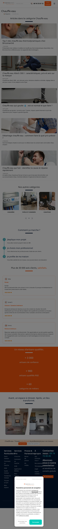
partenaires (35, 491)
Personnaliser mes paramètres (22, 522)
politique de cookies (24, 515)
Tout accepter (35, 522)
